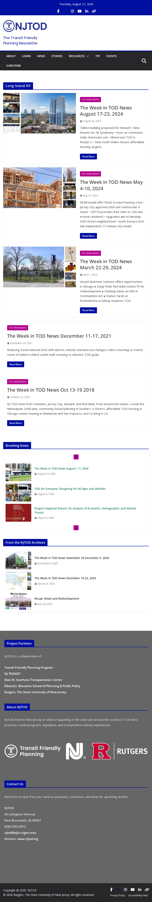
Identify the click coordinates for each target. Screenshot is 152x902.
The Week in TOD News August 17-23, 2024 (106, 110)
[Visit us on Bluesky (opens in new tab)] (94, 11)
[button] (87, 56)
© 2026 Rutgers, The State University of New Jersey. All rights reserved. (48, 895)
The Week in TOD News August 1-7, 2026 (61, 468)
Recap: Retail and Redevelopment (56, 598)
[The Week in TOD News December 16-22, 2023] (18, 581)
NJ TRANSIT (12, 674)
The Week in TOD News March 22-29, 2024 (106, 264)
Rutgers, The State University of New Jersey (35, 692)
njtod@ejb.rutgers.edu (20, 833)
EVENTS (111, 56)
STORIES (57, 56)
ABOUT (11, 56)
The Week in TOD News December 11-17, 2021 (59, 336)
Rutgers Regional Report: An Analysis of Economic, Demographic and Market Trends (85, 510)
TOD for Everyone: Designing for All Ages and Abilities (70, 488)
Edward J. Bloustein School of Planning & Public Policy (42, 686)
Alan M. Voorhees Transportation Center (33, 680)
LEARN (26, 56)
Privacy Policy (117, 895)
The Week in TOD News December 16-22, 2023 (65, 578)
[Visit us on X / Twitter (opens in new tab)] (65, 11)
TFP (97, 56)
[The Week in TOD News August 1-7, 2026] (18, 471)
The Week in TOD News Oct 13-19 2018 (50, 389)
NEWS (41, 56)
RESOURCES (77, 56)
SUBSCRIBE (13, 65)
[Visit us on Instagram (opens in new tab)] (72, 11)
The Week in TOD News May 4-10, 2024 (111, 185)
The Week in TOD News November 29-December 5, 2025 (71, 558)
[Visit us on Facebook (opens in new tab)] (58, 11)
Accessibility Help (138, 895)
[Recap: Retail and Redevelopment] (18, 601)
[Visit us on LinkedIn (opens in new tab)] (87, 11)
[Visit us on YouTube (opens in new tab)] (80, 11)
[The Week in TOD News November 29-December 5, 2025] (18, 560)
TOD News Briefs (90, 99)
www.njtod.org (27, 839)
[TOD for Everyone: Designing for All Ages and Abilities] (18, 492)
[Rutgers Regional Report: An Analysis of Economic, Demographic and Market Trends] (18, 512)
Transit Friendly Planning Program (28, 667)
